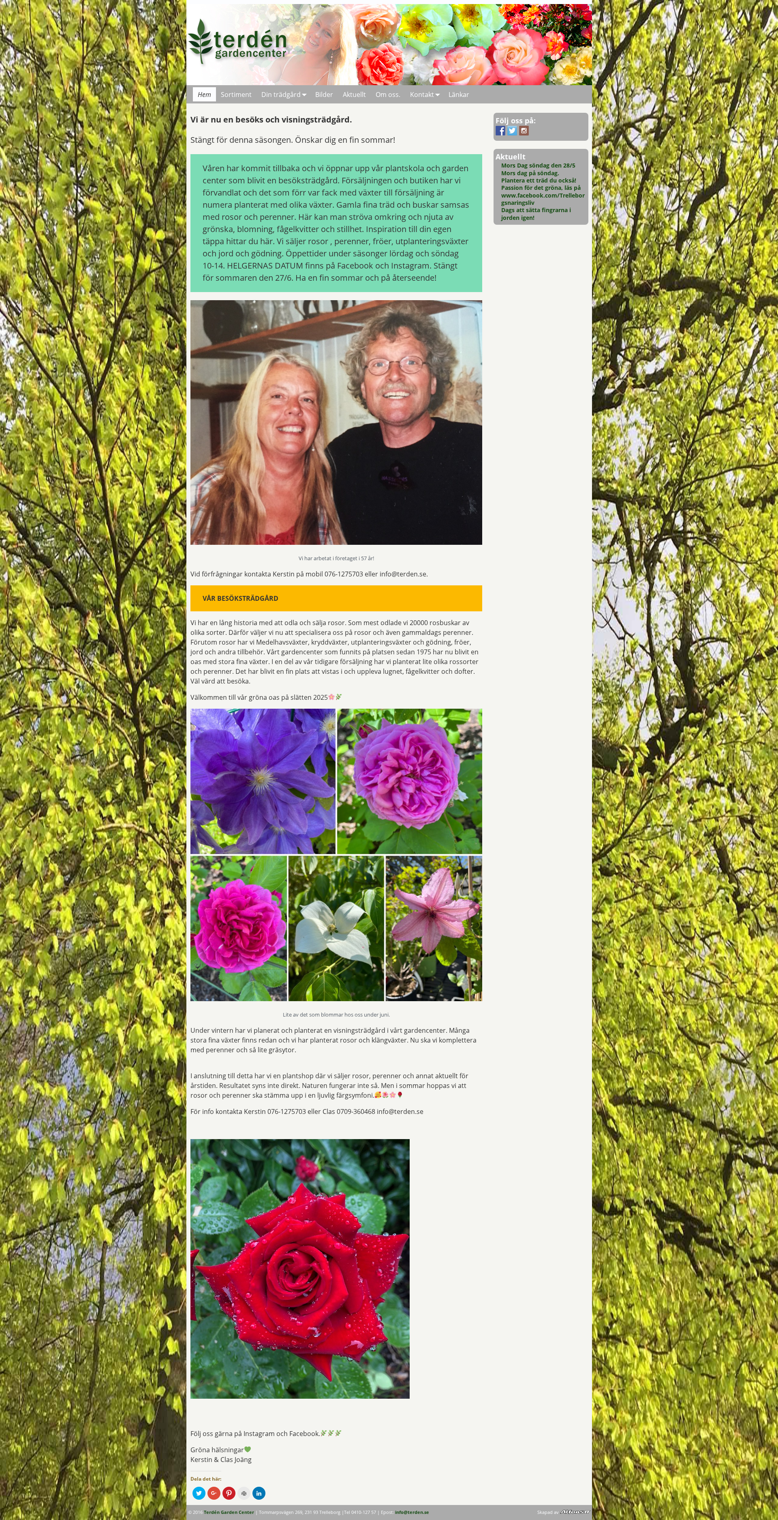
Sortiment (236, 94)
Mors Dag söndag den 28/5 (538, 165)
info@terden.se (412, 1512)
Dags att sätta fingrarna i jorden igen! (536, 213)
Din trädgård (281, 94)
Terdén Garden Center (229, 1512)
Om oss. (388, 94)
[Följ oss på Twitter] (512, 130)
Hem (204, 94)
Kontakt (422, 94)
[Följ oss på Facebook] (500, 130)
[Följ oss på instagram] (524, 130)
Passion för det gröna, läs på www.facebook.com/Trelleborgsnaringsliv (543, 195)
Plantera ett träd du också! (538, 180)
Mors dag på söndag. (530, 173)
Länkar (459, 94)
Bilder (324, 94)
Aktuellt (354, 94)
